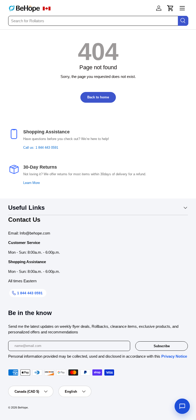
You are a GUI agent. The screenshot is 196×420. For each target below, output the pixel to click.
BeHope (23, 407)
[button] (170, 8)
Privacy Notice (174, 356)
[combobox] (98, 21)
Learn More (31, 183)
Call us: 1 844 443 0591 (40, 147)
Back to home (98, 97)
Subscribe (162, 346)
